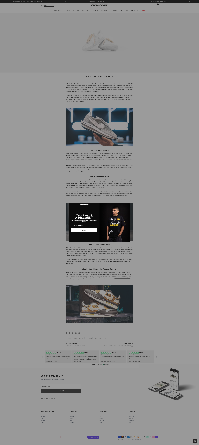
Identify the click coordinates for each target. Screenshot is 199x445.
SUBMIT (84, 230)
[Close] (128, 205)
